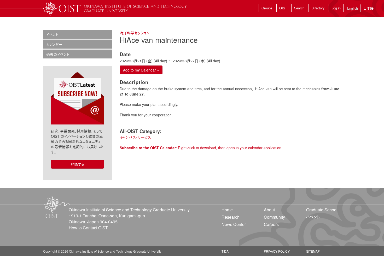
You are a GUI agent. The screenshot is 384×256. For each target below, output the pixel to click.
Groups (266, 8)
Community (274, 217)
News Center (234, 224)
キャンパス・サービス (135, 137)
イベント (52, 34)
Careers (271, 224)
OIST (283, 8)
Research (231, 217)
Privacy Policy (277, 251)
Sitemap (313, 251)
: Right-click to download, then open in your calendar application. (201, 147)
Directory (317, 8)
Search (299, 8)
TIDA (225, 251)
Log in (336, 8)
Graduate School (322, 210)
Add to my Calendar (140, 70)
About (269, 210)
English (352, 8)
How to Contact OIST (88, 228)
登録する (77, 164)
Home (227, 210)
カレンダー (54, 44)
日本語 (368, 8)
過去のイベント (57, 54)
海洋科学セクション (134, 32)
